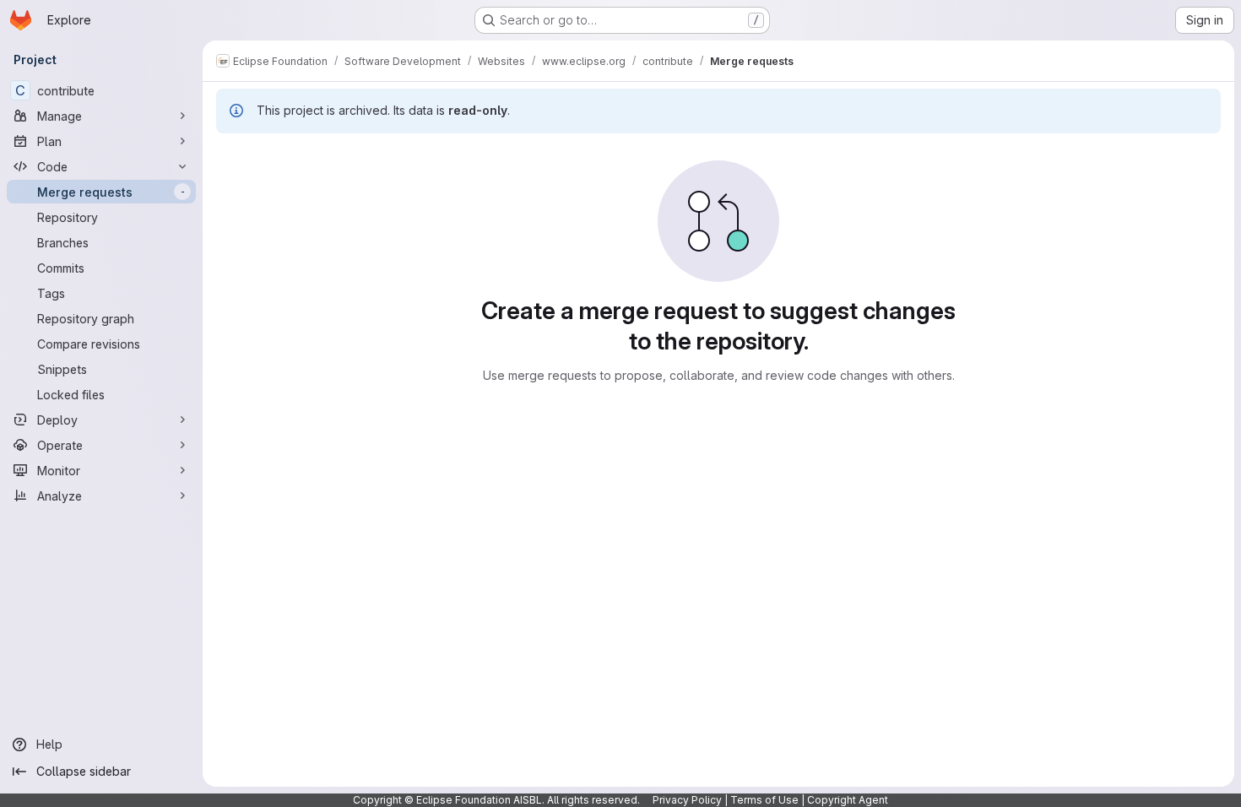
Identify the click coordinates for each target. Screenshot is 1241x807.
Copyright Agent (847, 799)
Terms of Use (764, 799)
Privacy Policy (687, 799)
